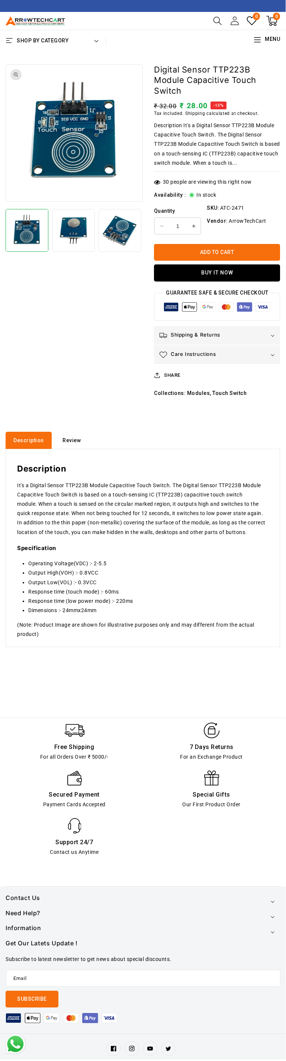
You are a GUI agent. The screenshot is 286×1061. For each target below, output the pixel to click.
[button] (217, 21)
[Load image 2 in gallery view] (73, 230)
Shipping (195, 113)
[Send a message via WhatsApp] (15, 1044)
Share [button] (172, 375)
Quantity (164, 211)
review (71, 440)
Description (28, 440)
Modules (198, 393)
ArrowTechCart (247, 221)
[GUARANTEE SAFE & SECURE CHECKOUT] (217, 308)
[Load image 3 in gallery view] (120, 230)
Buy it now (217, 273)
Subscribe (32, 999)
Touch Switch (229, 393)
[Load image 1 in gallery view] (27, 230)
